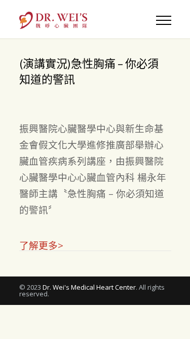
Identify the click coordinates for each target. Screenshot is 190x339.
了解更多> (41, 244)
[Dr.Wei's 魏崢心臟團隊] (87, 19)
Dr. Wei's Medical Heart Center (89, 287)
